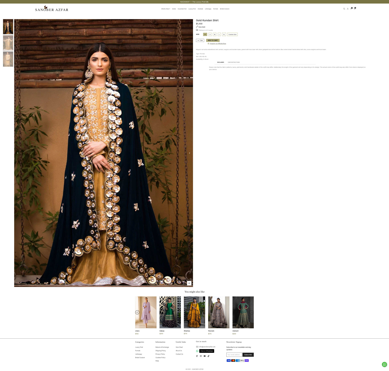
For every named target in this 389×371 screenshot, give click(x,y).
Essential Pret (182, 9)
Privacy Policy (160, 354)
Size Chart (179, 347)
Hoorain (211, 331)
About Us (179, 350)
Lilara (137, 331)
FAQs (157, 361)
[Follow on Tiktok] (208, 356)
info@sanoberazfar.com (207, 347)
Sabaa (162, 331)
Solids (174, 9)
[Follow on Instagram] (201, 356)
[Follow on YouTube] (205, 356)
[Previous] (18, 153)
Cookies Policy (160, 357)
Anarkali (200, 9)
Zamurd (235, 331)
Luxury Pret (192, 9)
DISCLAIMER (220, 62)
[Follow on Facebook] (197, 356)
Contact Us (179, 354)
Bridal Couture (224, 9)
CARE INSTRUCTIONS (234, 62)
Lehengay (208, 9)
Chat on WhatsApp (206, 351)
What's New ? (165, 9)
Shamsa (187, 331)
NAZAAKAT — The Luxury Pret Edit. (194, 2)
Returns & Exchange (162, 347)
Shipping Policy (160, 350)
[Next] (189, 153)
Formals (215, 9)
